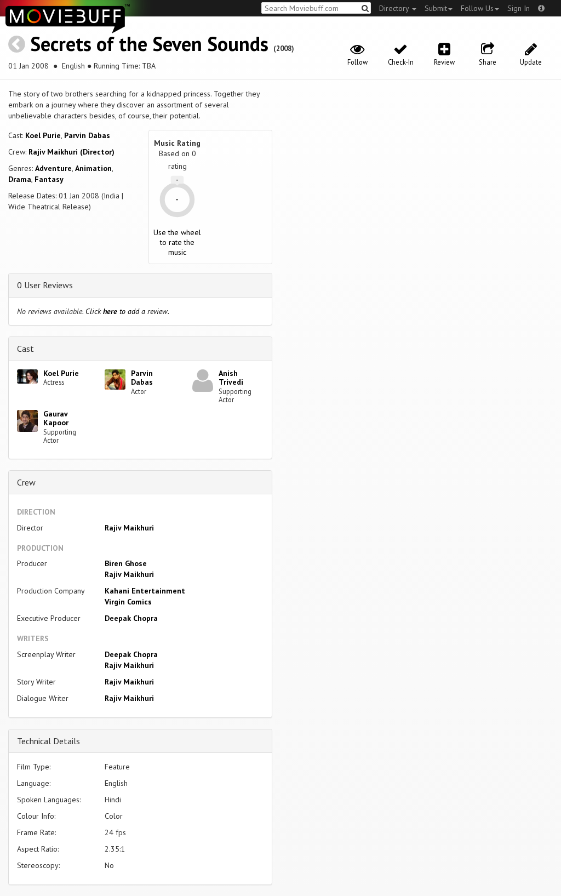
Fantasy (49, 179)
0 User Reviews (45, 284)
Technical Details (48, 740)
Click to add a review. (127, 311)
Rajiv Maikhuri (129, 528)
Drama (19, 179)
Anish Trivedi (231, 377)
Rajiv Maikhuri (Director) (71, 152)
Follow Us (477, 8)
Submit (436, 8)
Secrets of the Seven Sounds (149, 43)
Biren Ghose (126, 563)
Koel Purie (43, 135)
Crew (26, 482)
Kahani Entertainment (145, 591)
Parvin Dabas (87, 135)
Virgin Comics (128, 602)
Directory (395, 8)
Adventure (53, 168)
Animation (93, 168)
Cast (25, 348)
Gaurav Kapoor (55, 418)
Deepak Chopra (131, 618)
